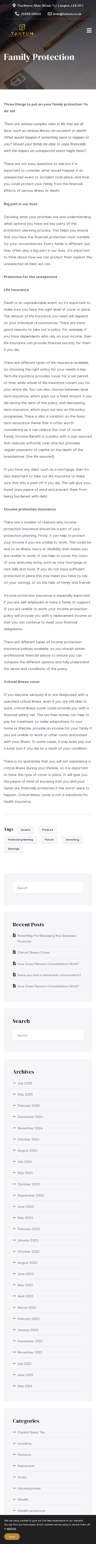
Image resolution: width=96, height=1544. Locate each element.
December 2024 (30, 1116)
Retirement (26, 1465)
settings (11, 1528)
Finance (47, 829)
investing (24, 1443)
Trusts (22, 1476)
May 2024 (25, 1172)
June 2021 (25, 1374)
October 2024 (29, 1139)
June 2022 (26, 1273)
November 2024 (30, 1127)
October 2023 (29, 1183)
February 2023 (29, 1228)
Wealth (23, 1499)
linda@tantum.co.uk (67, 13)
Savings (13, 848)
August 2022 (27, 1262)
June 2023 (26, 1206)
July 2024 (25, 1161)
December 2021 (30, 1340)
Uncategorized (29, 1488)
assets (25, 829)
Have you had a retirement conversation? (49, 974)
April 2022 (25, 1295)
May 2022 (25, 1284)
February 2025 (29, 1105)
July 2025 (25, 1082)
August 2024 (27, 1150)
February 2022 (29, 1318)
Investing (72, 839)
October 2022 (29, 1251)
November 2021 (30, 1351)
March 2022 (27, 1307)
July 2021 (24, 1363)
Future (49, 839)
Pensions (24, 1454)
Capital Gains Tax (31, 1431)
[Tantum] (22, 31)
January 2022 (28, 1329)
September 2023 (31, 1195)
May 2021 (25, 1385)
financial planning (20, 839)
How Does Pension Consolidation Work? (48, 963)
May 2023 (25, 1217)
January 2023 (28, 1240)
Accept (12, 1536)
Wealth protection (31, 1510)
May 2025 (25, 1094)
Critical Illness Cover (34, 952)
